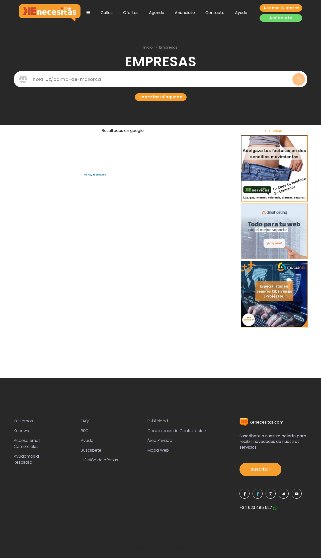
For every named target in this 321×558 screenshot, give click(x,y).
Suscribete (91, 450)
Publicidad (157, 421)
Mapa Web (158, 450)
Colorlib (173, 548)
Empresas (168, 47)
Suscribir (260, 469)
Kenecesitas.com (266, 422)
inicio (148, 47)
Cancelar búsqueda (160, 97)
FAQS (86, 421)
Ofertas (130, 13)
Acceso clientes (281, 8)
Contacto (214, 13)
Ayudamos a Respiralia (26, 459)
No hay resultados (95, 174)
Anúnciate (185, 13)
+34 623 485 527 (256, 507)
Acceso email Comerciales (27, 443)
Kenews (21, 431)
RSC (84, 431)
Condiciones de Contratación (176, 431)
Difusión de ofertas (99, 460)
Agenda (156, 13)
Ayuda (241, 13)
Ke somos (23, 421)
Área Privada (159, 440)
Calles (107, 13)
